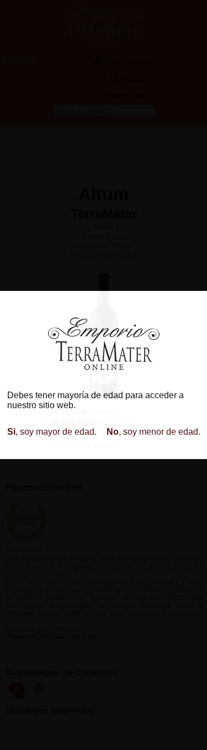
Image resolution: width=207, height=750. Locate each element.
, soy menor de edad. (153, 431)
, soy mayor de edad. (52, 431)
